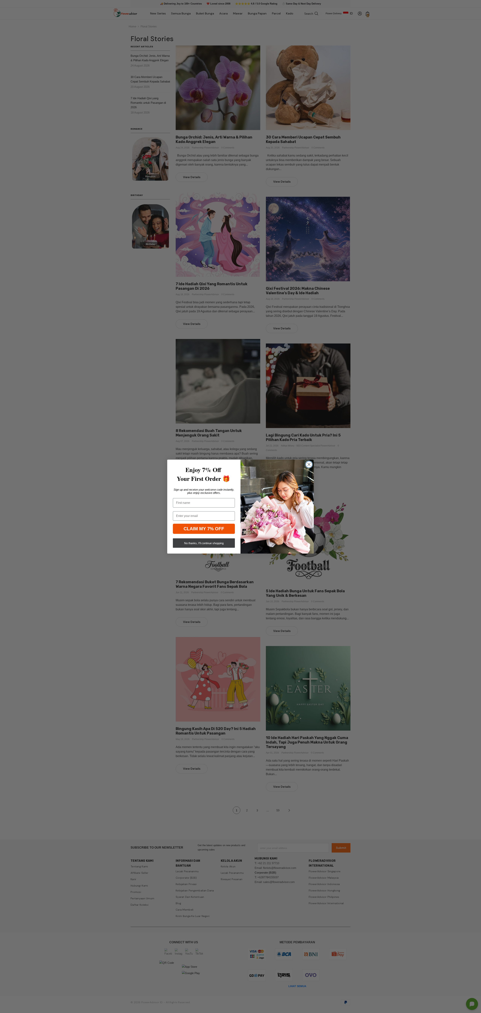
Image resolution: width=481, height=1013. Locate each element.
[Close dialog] (309, 464)
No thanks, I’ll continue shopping (204, 543)
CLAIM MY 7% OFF (204, 528)
